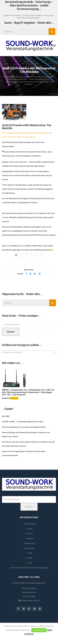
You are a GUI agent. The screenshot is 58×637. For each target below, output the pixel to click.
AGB (30, 553)
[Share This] (26, 274)
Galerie (30, 538)
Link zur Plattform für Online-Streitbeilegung (30, 567)
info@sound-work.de (30, 600)
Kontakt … (30, 558)
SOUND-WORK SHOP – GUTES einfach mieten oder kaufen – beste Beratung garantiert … (29, 16)
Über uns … (30, 533)
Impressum (30, 548)
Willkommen (29, 524)
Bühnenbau (29, 270)
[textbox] (29, 352)
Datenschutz (29, 543)
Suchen (10, 331)
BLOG (30, 528)
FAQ (30, 563)
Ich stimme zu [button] (39, 630)
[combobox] (29, 352)
